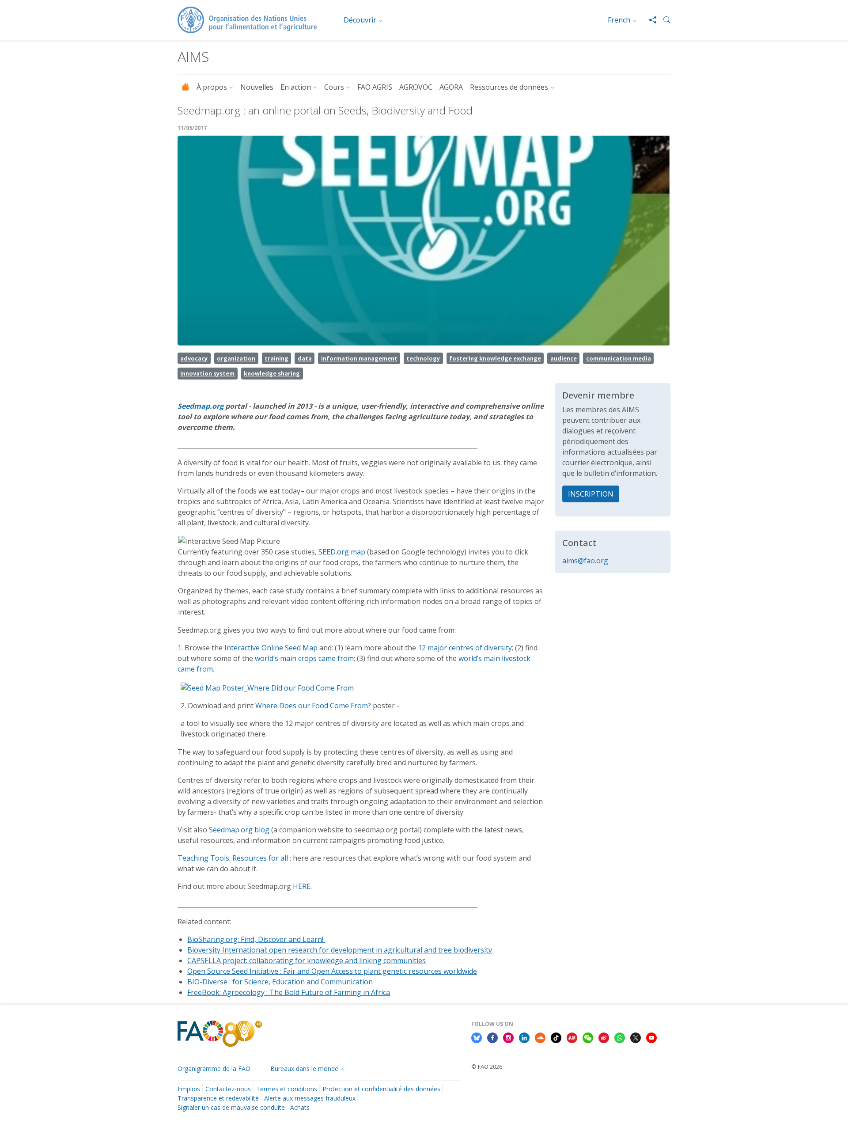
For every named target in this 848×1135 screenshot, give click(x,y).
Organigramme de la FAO (214, 1068)
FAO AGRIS (374, 87)
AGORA (451, 87)
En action (295, 87)
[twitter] (635, 1037)
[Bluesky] (476, 1037)
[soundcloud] (540, 1037)
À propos (212, 87)
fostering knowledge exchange (495, 358)
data (305, 358)
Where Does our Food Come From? (314, 705)
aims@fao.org (585, 561)
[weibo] (603, 1037)
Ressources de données (509, 87)
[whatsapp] (619, 1037)
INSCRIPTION (590, 494)
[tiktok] (556, 1037)
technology (423, 358)
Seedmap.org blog (240, 830)
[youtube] (651, 1037)
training (276, 358)
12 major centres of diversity (465, 648)
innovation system (207, 373)
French (619, 20)
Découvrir (360, 20)
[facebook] (492, 1037)
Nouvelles (256, 87)
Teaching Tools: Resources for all (233, 858)
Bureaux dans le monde (304, 1068)
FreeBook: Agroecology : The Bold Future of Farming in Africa (288, 992)
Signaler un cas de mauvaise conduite (231, 1107)
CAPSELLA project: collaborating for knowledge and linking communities (306, 960)
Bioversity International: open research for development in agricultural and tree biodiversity (339, 950)
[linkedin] (524, 1037)
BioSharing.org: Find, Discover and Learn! (256, 939)
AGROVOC (415, 87)
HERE (301, 886)
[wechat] (588, 1037)
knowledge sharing (272, 373)
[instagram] (508, 1037)
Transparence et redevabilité (218, 1098)
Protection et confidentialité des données (381, 1089)
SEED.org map (341, 552)
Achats (300, 1107)
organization (236, 358)
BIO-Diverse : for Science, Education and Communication (280, 982)
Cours (334, 87)
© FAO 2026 (486, 1066)
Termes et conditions (286, 1089)
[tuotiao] (572, 1037)
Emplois (189, 1089)
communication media (618, 358)
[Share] (649, 19)
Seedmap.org (200, 406)
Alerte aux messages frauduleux (310, 1098)
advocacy (194, 358)
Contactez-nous (228, 1089)
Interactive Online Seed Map (271, 648)
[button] (663, 19)
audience (563, 358)
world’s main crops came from (304, 658)
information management (359, 358)
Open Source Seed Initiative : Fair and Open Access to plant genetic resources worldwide (332, 971)
